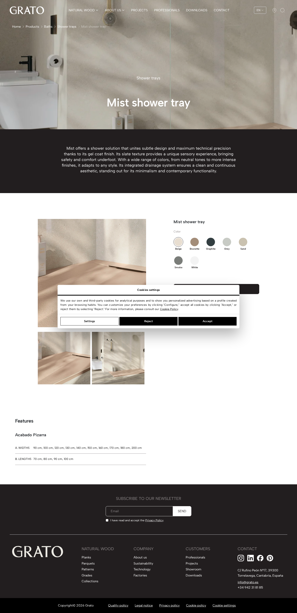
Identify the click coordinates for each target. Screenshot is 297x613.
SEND (182, 511)
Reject (148, 321)
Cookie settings (224, 605)
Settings (89, 321)
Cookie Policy (169, 309)
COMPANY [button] (144, 548)
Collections (90, 581)
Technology (142, 569)
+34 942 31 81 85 (250, 587)
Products (32, 26)
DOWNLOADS (196, 10)
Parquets (88, 563)
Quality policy (118, 605)
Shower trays (66, 26)
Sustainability (143, 563)
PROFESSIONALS (167, 10)
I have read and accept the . (137, 520)
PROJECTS (139, 10)
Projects (192, 563)
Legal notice (144, 605)
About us (140, 557)
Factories (140, 575)
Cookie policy (196, 605)
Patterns (88, 569)
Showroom (193, 569)
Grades (87, 575)
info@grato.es (248, 582)
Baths (48, 26)
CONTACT (222, 10)
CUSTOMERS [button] (198, 548)
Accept (207, 321)
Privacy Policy (154, 520)
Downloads (194, 575)
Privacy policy (169, 605)
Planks (86, 557)
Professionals (195, 557)
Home (16, 26)
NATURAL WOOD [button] (98, 548)
